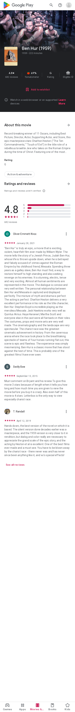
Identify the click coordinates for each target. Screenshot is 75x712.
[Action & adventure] (19, 174)
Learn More (62, 101)
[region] (37, 75)
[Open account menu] (68, 5)
